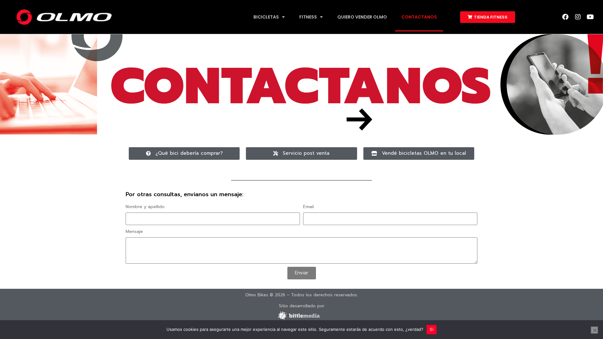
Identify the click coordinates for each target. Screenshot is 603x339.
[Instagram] (578, 17)
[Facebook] (565, 17)
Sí (431, 329)
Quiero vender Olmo (362, 17)
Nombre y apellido (145, 206)
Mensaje (134, 231)
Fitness (308, 17)
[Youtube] (590, 17)
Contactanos (419, 17)
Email (308, 206)
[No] (594, 330)
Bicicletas (266, 17)
